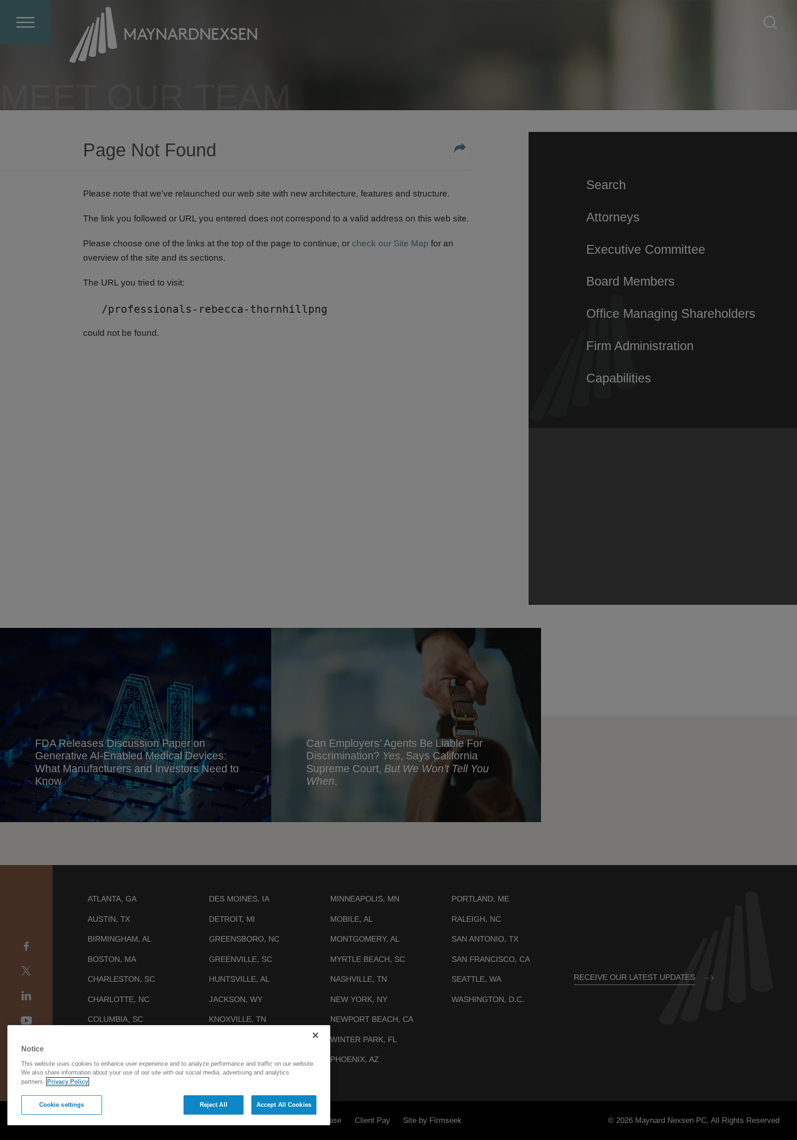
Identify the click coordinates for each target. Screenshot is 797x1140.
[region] (168, 1075)
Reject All (213, 1104)
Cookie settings (61, 1104)
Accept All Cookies (283, 1104)
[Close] (315, 1035)
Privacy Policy (67, 1081)
